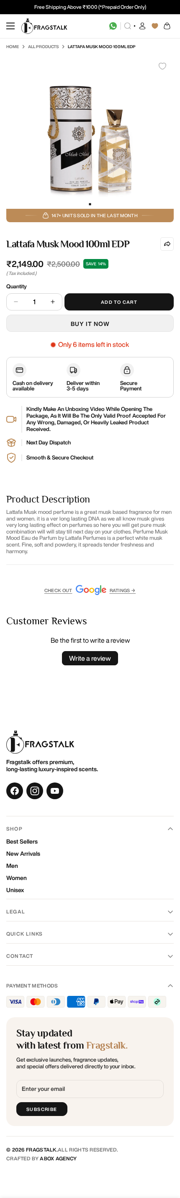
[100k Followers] (34, 790)
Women (16, 878)
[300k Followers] (14, 790)
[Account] (142, 26)
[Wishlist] (155, 26)
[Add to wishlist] (162, 66)
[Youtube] (54, 790)
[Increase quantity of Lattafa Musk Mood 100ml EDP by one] (53, 302)
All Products (43, 46)
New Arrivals (23, 854)
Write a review (90, 658)
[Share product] (167, 244)
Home (12, 46)
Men (12, 866)
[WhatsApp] (113, 26)
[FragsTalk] (44, 26)
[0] (167, 26)
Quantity (16, 286)
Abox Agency (58, 1158)
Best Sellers (22, 841)
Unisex (15, 890)
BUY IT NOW (90, 324)
